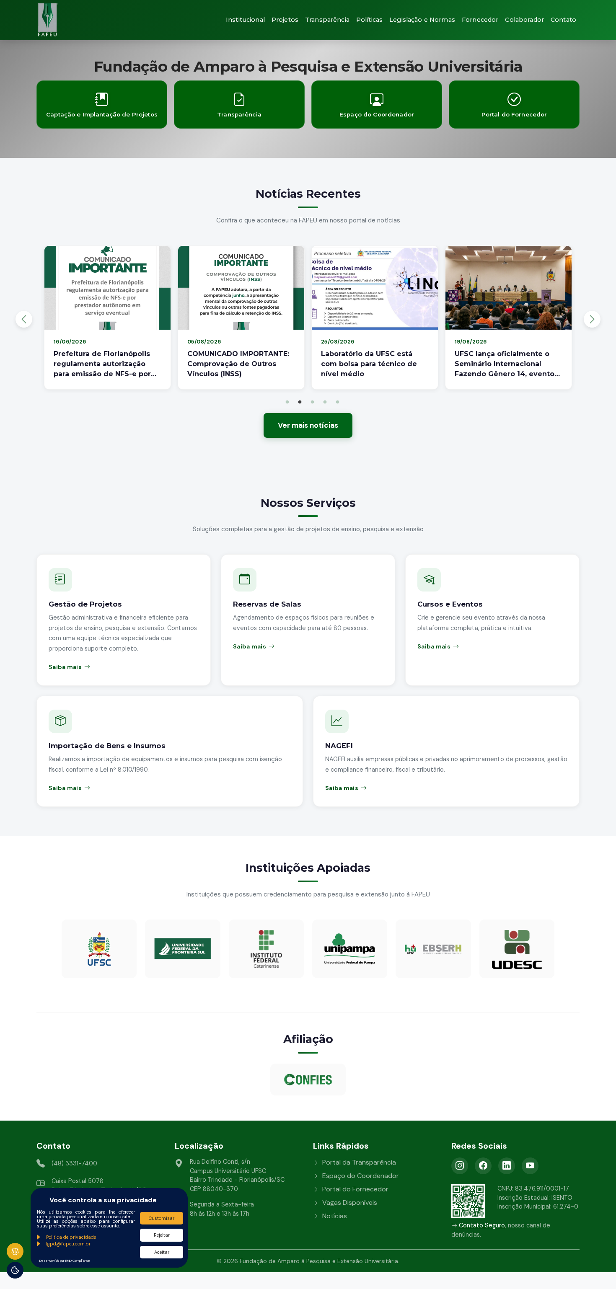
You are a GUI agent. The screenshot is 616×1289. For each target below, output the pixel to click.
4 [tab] (325, 402)
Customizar (161, 1218)
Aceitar (161, 1252)
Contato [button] (563, 19)
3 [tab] (312, 402)
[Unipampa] (349, 949)
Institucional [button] (245, 19)
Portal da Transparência (359, 1162)
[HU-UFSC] (433, 949)
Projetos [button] (285, 19)
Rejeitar (162, 1235)
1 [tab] (287, 402)
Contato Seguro (482, 1225)
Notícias (334, 1216)
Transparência (327, 19)
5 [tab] (337, 402)
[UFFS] (182, 949)
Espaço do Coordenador (360, 1175)
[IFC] (266, 949)
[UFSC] (99, 949)
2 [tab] (299, 402)
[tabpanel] (107, 319)
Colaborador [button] (524, 19)
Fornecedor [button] (480, 19)
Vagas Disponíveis (349, 1202)
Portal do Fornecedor (355, 1189)
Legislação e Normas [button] (422, 19)
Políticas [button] (369, 19)
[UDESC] (516, 949)
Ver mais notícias (308, 425)
